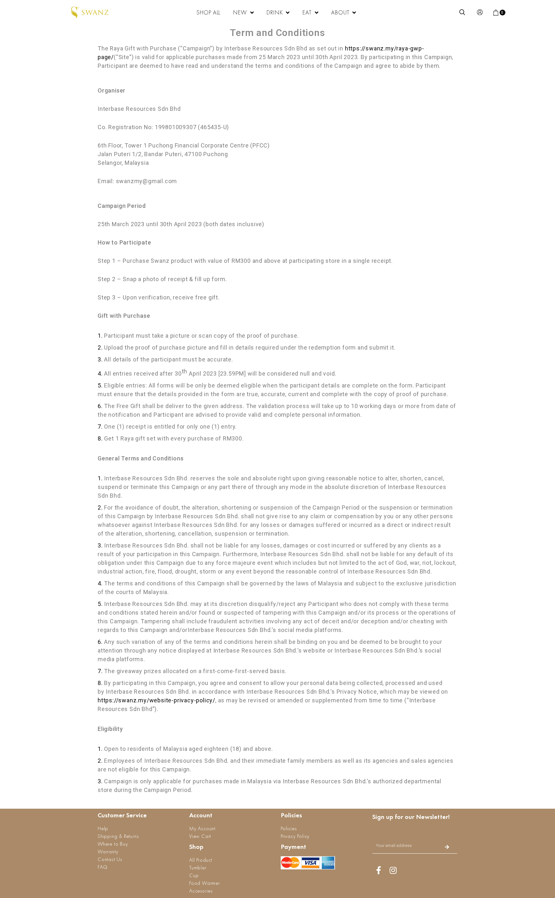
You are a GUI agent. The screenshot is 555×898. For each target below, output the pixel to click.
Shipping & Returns (118, 836)
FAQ (102, 867)
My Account (202, 828)
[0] (496, 12)
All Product (200, 860)
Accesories (201, 890)
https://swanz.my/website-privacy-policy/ (156, 700)
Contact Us (110, 859)
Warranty (108, 851)
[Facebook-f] (378, 870)
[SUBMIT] (447, 847)
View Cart (200, 836)
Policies (288, 828)
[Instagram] (393, 870)
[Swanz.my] (90, 12)
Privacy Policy (295, 836)
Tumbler (198, 867)
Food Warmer (204, 883)
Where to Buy (113, 843)
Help (103, 828)
